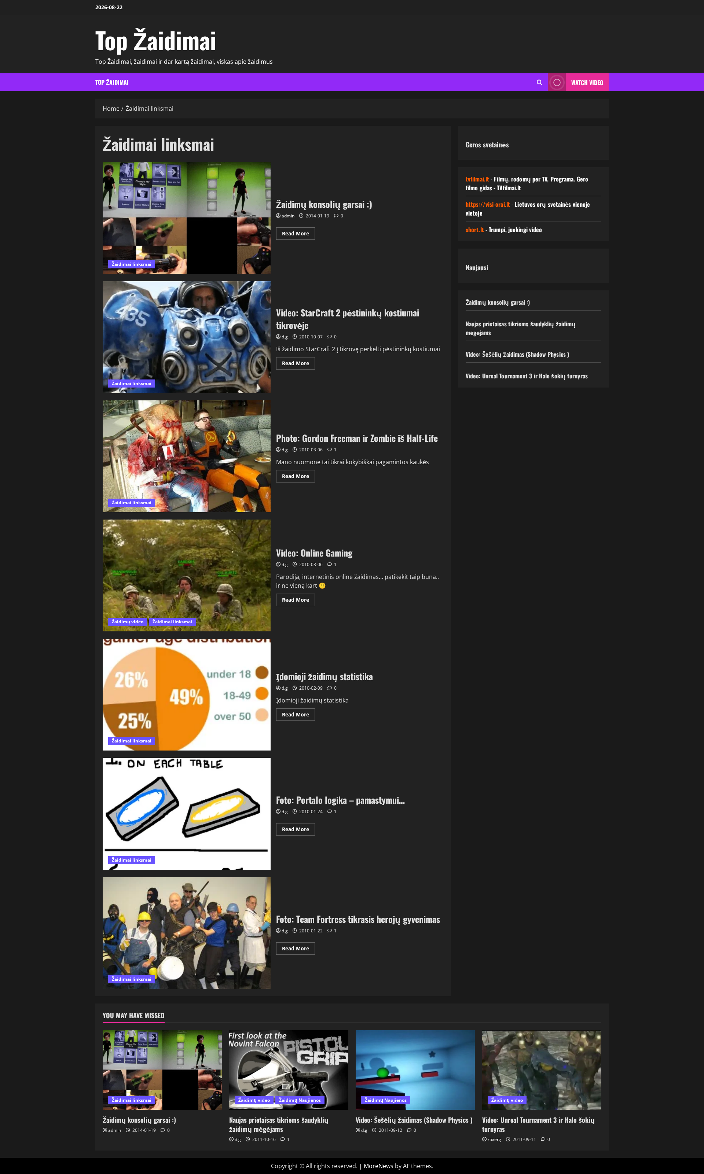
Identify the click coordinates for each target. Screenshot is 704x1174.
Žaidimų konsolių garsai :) (187, 218)
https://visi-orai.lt (488, 204)
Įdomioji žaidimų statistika (187, 695)
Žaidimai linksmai (131, 264)
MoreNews (378, 1166)
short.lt (475, 229)
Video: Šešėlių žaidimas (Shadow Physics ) (517, 354)
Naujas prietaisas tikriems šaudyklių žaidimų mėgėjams (279, 1124)
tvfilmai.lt (477, 179)
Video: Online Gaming (187, 575)
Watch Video (587, 82)
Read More (298, 235)
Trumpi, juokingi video (515, 229)
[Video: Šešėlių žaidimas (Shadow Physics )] (415, 1070)
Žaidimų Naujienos (300, 1100)
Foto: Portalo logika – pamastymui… (187, 814)
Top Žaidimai (155, 39)
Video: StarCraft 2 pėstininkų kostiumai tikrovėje (187, 337)
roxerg (494, 1139)
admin (288, 216)
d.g (285, 337)
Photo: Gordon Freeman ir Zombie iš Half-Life (187, 456)
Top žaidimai (112, 82)
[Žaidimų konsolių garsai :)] (162, 1070)
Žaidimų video (127, 622)
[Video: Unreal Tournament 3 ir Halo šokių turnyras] (541, 1070)
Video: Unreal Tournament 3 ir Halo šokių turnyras (527, 375)
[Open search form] (539, 82)
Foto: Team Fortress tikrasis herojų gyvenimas (187, 933)
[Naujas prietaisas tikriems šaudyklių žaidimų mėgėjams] (288, 1070)
